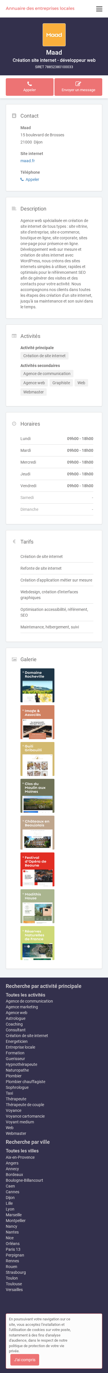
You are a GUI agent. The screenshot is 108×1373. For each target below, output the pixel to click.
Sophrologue (17, 1087)
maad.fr (27, 160)
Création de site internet (27, 1035)
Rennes (12, 1261)
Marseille (14, 1215)
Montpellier (16, 1220)
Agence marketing (22, 1007)
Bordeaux (14, 1174)
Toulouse (14, 1284)
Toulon (12, 1278)
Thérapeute (16, 1099)
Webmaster (16, 1133)
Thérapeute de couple (25, 1104)
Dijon (10, 1197)
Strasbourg (16, 1272)
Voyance (13, 1110)
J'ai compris (24, 1359)
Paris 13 (13, 1249)
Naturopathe (17, 1070)
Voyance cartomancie (25, 1116)
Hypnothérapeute (21, 1064)
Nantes (12, 1232)
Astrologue (15, 1018)
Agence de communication (29, 1001)
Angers (12, 1163)
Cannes (12, 1192)
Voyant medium (20, 1122)
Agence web (16, 1012)
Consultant (16, 1030)
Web (10, 1127)
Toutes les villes (22, 1151)
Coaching (14, 1024)
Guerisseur (15, 1058)
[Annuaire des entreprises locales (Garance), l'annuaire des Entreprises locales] (40, 8)
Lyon (10, 1209)
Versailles (14, 1289)
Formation (15, 1053)
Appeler (32, 179)
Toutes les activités (25, 995)
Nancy (11, 1226)
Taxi (9, 1093)
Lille (9, 1203)
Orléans (13, 1243)
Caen (10, 1186)
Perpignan (15, 1255)
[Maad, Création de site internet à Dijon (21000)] (54, 35)
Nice (10, 1238)
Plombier (14, 1076)
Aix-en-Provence (20, 1157)
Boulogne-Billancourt (24, 1180)
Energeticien (17, 1041)
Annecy (12, 1169)
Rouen (11, 1266)
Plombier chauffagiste (25, 1081)
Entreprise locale (20, 1047)
